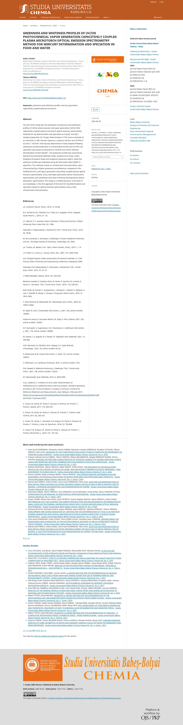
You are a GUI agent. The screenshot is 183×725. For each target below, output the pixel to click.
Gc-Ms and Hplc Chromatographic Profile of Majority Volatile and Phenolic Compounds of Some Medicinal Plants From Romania (74, 551)
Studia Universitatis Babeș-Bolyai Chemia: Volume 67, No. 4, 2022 (85, 472)
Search (159, 17)
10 (41, 630)
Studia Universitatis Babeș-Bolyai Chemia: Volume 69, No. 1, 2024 (55, 555)
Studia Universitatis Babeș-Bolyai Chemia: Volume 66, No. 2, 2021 (71, 463)
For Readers (134, 155)
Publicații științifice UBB (140, 140)
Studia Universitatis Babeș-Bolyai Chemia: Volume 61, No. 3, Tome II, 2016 (72, 516)
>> (29, 538)
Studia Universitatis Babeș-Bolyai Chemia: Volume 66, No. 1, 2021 (78, 578)
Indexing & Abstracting (50, 17)
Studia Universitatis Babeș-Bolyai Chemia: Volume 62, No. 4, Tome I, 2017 (75, 625)
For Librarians (135, 163)
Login (161, 2)
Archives (33, 17)
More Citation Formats (101, 157)
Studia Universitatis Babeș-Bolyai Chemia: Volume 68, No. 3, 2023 (92, 593)
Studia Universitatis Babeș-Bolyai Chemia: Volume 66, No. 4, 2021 (86, 560)
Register (154, 2)
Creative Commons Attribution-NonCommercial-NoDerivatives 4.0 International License (106, 208)
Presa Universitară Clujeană (141, 131)
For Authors (134, 159)
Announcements (92, 17)
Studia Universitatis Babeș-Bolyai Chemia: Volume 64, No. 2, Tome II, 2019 (75, 524)
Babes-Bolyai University (140, 122)
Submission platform (73, 17)
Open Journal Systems (139, 173)
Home (25, 25)
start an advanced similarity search (49, 636)
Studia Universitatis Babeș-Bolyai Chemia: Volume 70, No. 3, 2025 (70, 507)
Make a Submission (138, 29)
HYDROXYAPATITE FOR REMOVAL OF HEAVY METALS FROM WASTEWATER (58, 494)
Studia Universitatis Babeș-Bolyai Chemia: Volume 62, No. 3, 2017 (77, 585)
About (106, 17)
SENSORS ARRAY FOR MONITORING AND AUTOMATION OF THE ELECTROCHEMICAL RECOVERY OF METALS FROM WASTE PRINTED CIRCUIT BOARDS (73, 521)
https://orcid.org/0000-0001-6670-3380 (35, 90)
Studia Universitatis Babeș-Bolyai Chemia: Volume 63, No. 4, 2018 (80, 454)
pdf (96, 109)
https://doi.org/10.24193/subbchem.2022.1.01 (46, 98)
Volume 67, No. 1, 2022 (48, 25)
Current (22, 17)
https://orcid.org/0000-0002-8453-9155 (35, 74)
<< (24, 630)
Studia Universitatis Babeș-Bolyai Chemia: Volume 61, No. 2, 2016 (74, 609)
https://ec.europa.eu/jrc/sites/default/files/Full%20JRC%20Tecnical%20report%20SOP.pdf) (61, 395)
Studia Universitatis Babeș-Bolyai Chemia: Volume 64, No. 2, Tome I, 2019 (74, 478)
